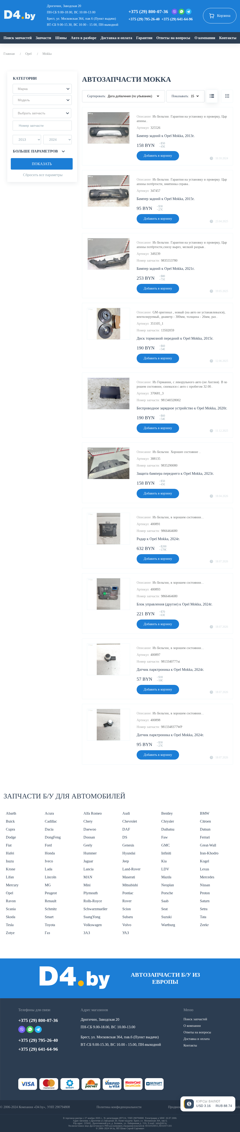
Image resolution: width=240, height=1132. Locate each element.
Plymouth (90, 893)
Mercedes (207, 877)
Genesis (128, 845)
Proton (205, 893)
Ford (48, 845)
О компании (205, 38)
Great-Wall (208, 845)
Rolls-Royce (92, 901)
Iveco (49, 861)
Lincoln (50, 877)
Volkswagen (92, 925)
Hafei (10, 853)
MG (48, 885)
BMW (204, 813)
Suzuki (166, 917)
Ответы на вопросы (173, 38)
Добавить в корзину (158, 155)
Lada (48, 869)
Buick (10, 821)
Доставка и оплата (116, 38)
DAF (126, 829)
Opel (28, 54)
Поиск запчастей (18, 38)
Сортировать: (96, 96)
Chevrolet (129, 821)
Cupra (10, 829)
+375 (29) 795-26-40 (144, 19)
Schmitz (51, 909)
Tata (203, 917)
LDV (165, 869)
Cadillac (51, 821)
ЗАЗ (86, 933)
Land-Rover (131, 869)
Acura (49, 813)
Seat (164, 909)
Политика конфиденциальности (119, 1107)
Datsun (205, 829)
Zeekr (204, 925)
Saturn (205, 901)
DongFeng (53, 837)
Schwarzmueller (95, 909)
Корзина (223, 16)
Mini (86, 885)
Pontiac (127, 893)
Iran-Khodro (209, 853)
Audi (126, 813)
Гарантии (144, 38)
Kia (164, 861)
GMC (165, 845)
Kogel (204, 861)
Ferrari (205, 837)
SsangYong (91, 917)
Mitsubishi (130, 885)
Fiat (8, 845)
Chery (88, 821)
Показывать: (180, 96)
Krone (10, 869)
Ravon (11, 901)
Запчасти (43, 38)
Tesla (10, 925)
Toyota (50, 925)
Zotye (10, 933)
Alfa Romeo (92, 813)
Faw (164, 837)
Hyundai (128, 853)
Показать (42, 164)
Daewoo (89, 829)
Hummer (90, 853)
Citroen (205, 821)
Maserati (128, 877)
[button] (42, 89)
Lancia (88, 869)
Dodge (11, 837)
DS (124, 837)
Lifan (10, 877)
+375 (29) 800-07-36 (148, 11)
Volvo (126, 925)
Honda (50, 853)
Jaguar (88, 861)
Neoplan (167, 885)
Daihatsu (167, 829)
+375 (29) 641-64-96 (177, 19)
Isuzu (10, 861)
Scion (126, 909)
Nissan (205, 885)
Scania (11, 909)
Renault (50, 901)
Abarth (11, 813)
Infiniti (166, 853)
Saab (165, 901)
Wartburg (168, 925)
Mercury (12, 885)
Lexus (204, 869)
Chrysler (167, 821)
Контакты (227, 38)
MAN (87, 877)
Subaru (127, 917)
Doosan (89, 837)
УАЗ (125, 933)
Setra (203, 909)
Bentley (167, 813)
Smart (49, 917)
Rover (126, 901)
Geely (87, 845)
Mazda (166, 877)
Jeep (125, 861)
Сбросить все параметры (43, 175)
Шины (61, 38)
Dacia (49, 829)
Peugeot (51, 893)
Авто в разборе (83, 38)
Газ (47, 933)
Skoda (10, 917)
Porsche (167, 893)
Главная (9, 54)
